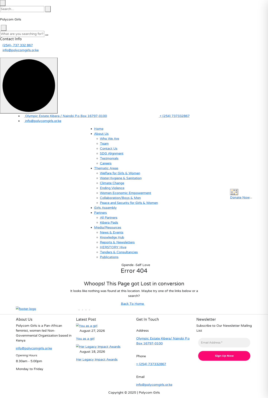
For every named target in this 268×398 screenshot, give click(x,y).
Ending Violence (112, 188)
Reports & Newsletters (117, 242)
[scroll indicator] (29, 86)
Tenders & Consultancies (119, 252)
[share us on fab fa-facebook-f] (77, 309)
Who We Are (109, 139)
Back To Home (133, 304)
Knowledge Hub (112, 237)
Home (98, 129)
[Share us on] (1, 55)
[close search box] (2, 3)
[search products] (48, 9)
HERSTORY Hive (113, 247)
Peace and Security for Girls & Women (129, 203)
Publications (109, 257)
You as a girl (85, 339)
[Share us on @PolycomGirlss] (167, 124)
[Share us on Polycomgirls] (157, 124)
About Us (101, 134)
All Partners (108, 218)
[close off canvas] (3, 28)
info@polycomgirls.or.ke (21, 50)
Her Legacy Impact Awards (97, 359)
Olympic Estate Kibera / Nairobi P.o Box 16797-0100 (65, 116)
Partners (100, 213)
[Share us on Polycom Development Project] (162, 124)
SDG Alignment (111, 153)
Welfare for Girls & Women (120, 173)
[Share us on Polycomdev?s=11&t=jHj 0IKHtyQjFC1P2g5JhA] (160, 124)
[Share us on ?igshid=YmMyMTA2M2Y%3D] (165, 124)
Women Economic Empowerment (125, 193)
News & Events (111, 232)
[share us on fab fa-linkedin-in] (84, 309)
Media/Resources (107, 227)
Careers (106, 163)
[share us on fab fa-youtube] (88, 309)
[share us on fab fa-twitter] (81, 309)
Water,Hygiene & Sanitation (121, 178)
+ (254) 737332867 (174, 116)
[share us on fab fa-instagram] (91, 309)
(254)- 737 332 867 (18, 45)
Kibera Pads (109, 222)
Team (104, 144)
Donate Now (240, 197)
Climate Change (112, 183)
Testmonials (109, 158)
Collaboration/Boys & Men (120, 198)
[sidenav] (234, 192)
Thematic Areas (106, 168)
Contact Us (108, 148)
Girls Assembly (105, 208)
